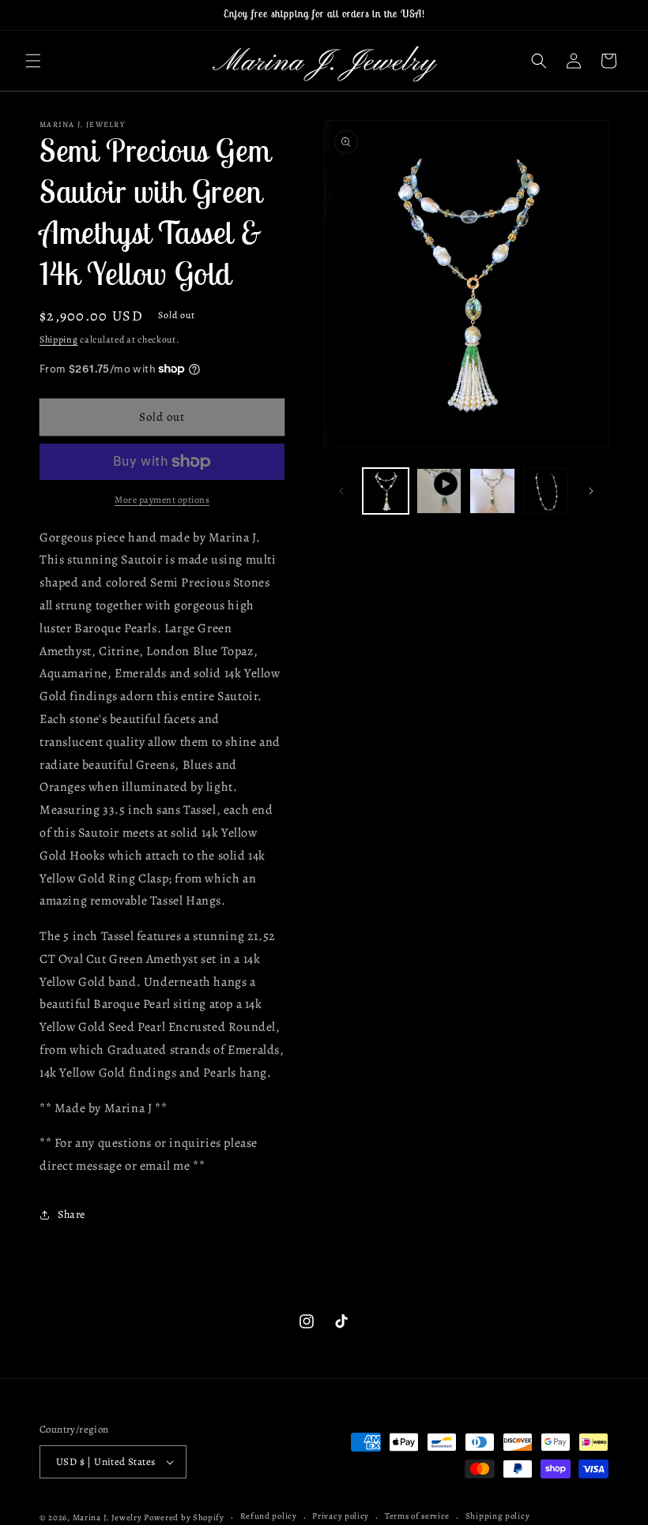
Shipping (59, 339)
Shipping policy (497, 1516)
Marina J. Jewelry (107, 1517)
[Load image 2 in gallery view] (492, 491)
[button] (33, 60)
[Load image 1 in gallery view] (386, 491)
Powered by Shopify (184, 1517)
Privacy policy (340, 1516)
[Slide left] (341, 491)
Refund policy (268, 1516)
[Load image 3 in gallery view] (546, 491)
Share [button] (71, 1214)
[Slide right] (591, 491)
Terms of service (417, 1516)
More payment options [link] (162, 499)
